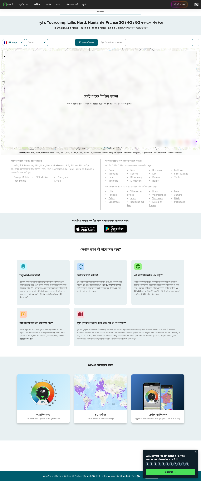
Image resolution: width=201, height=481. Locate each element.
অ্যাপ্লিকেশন (24, 4)
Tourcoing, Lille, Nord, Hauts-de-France (72, 169)
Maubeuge (179, 202)
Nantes (134, 173)
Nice (132, 170)
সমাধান (58, 4)
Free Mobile (20, 180)
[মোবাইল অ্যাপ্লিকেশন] (157, 392)
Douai (155, 191)
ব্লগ (84, 4)
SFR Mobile (42, 177)
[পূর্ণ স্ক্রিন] (195, 42)
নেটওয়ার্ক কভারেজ (88, 42)
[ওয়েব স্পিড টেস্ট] (43, 392)
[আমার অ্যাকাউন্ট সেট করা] (195, 4)
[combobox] (13, 42)
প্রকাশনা (48, 4)
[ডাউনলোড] (85, 229)
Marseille (113, 173)
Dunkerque (114, 202)
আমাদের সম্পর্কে (72, 4)
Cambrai (178, 194)
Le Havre (178, 170)
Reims (155, 180)
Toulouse (113, 180)
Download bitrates (113, 42)
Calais (112, 198)
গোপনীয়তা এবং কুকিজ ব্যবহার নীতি (83, 476)
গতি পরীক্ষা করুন (179, 4)
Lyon (111, 177)
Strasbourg (136, 177)
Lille (154, 173)
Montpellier (136, 180)
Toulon (177, 177)
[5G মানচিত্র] (100, 392)
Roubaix (113, 194)
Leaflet (22, 153)
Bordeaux (157, 170)
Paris (111, 170)
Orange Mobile (21, 177)
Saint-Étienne (181, 173)
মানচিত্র (37, 4)
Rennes (156, 177)
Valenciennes (159, 194)
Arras (133, 198)
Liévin (177, 198)
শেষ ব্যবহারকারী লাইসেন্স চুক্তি (130, 476)
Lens (176, 191)
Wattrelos (157, 198)
